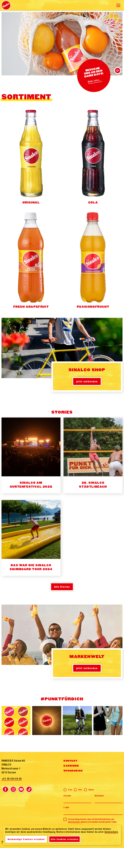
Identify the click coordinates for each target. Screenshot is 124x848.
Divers (91, 789)
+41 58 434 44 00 (11, 778)
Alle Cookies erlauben (64, 839)
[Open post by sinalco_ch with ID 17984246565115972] (108, 720)
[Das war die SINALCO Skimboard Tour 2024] (31, 538)
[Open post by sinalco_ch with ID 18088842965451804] (16, 720)
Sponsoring (73, 770)
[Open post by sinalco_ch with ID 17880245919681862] (77, 720)
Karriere (71, 765)
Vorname (67, 795)
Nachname (99, 795)
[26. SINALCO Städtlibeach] (93, 455)
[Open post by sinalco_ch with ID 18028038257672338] (46, 720)
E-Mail (66, 807)
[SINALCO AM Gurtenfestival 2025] (31, 455)
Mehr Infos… (95, 80)
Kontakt (71, 760)
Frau (70, 789)
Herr (80, 789)
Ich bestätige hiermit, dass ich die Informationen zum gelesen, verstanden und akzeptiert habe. (92, 820)
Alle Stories (62, 586)
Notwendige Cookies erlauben (26, 839)
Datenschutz (74, 822)
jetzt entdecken (87, 381)
